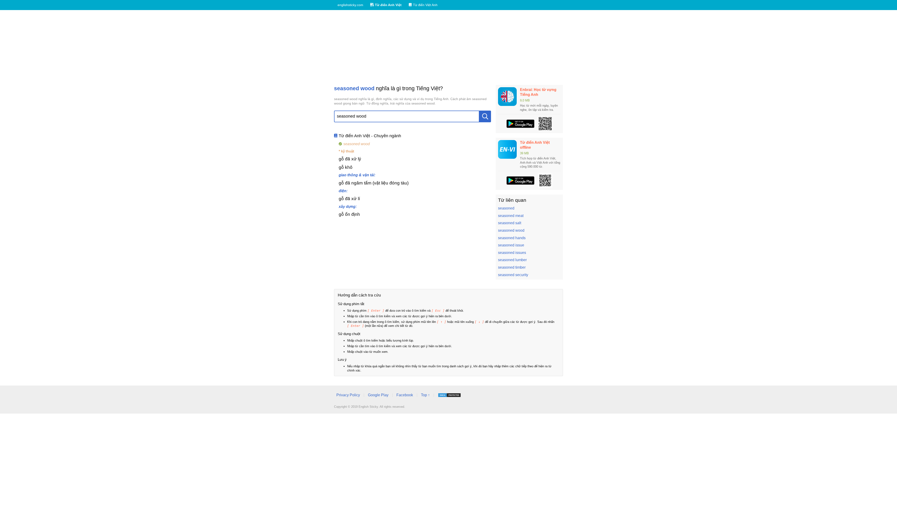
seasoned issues (512, 253)
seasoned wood (511, 230)
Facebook (404, 395)
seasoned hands (512, 238)
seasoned (506, 208)
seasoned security (513, 275)
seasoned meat (510, 216)
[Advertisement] (448, 47)
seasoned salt (509, 223)
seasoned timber (512, 267)
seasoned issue (511, 245)
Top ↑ (425, 395)
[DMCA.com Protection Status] (449, 395)
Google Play (378, 395)
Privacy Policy (348, 395)
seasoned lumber (512, 260)
